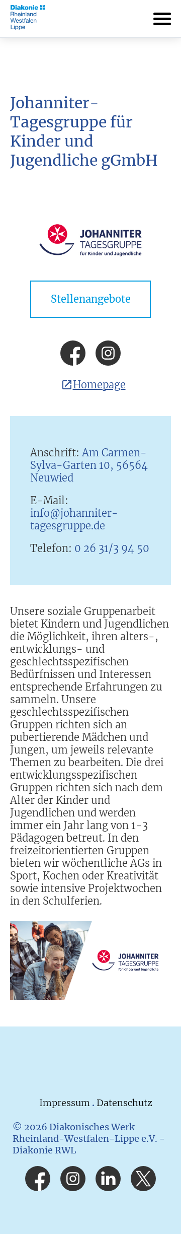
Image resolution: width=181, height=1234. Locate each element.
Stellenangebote (91, 299)
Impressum (65, 1103)
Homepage (99, 384)
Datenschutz (124, 1103)
